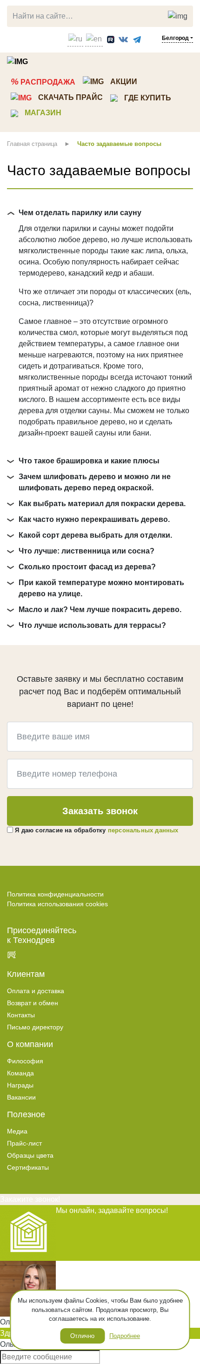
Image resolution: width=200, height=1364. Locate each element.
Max (58, 37)
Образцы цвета (30, 1155)
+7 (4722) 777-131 (14, 37)
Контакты (21, 1015)
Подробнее (124, 1335)
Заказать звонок (100, 811)
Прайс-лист (24, 1143)
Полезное (26, 1114)
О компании (30, 1044)
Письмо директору (35, 1027)
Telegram (45, 37)
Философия (25, 1061)
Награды (20, 1085)
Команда (20, 1073)
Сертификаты (28, 1167)
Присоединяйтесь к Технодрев (41, 935)
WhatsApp (31, 37)
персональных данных (143, 830)
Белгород (175, 38)
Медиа (17, 1131)
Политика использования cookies (57, 904)
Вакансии (21, 1097)
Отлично (82, 1335)
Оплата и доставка (35, 991)
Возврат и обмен (32, 1003)
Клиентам (26, 974)
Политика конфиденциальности (55, 894)
